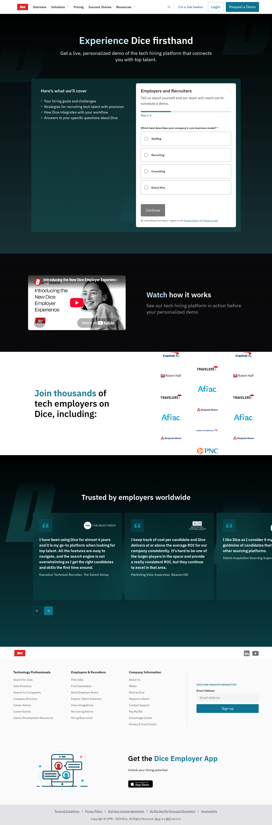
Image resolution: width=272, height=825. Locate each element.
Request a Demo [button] (242, 7)
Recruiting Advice (82, 711)
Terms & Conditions (67, 811)
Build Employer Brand (84, 692)
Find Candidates (81, 686)
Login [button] (215, 7)
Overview (39, 7)
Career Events (22, 711)
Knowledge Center (140, 718)
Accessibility (209, 811)
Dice (157, 819)
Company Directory (25, 699)
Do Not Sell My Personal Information (172, 811)
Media (133, 686)
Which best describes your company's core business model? (179, 128)
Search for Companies (27, 692)
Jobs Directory (22, 686)
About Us (134, 680)
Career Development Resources (33, 718)
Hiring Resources (82, 718)
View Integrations (82, 705)
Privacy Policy (191, 220)
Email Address (206, 690)
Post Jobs (77, 680)
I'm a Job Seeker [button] (190, 7)
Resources (123, 7)
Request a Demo (139, 699)
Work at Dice (137, 692)
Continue (153, 210)
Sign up (228, 708)
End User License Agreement (126, 811)
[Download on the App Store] (140, 786)
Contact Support (139, 705)
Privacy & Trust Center (143, 724)
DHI (168, 819)
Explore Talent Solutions (86, 699)
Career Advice (22, 705)
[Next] (48, 610)
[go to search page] (168, 7)
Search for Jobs (23, 680)
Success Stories (100, 7)
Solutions (58, 7)
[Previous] (37, 610)
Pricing (79, 7)
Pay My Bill (135, 711)
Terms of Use (211, 220)
